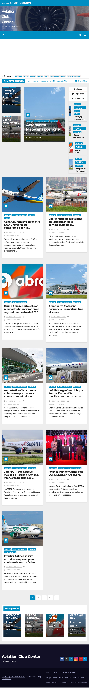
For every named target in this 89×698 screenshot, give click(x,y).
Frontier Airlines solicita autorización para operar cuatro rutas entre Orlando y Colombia (22, 560)
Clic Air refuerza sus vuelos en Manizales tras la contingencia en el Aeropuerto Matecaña (65, 223)
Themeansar (6, 679)
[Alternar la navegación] (85, 35)
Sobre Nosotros (51, 683)
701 (50, 597)
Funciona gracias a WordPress (13, 677)
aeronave (18, 76)
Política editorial (65, 678)
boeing (32, 76)
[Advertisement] (44, 56)
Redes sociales (78, 678)
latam (46, 76)
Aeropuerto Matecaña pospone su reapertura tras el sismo (66, 309)
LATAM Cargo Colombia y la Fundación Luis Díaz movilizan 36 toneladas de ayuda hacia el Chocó (66, 395)
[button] (80, 35)
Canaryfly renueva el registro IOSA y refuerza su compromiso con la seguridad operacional (22, 226)
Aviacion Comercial (42, 121)
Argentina (53, 468)
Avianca (40, 76)
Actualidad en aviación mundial (63, 673)
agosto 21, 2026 (12, 97)
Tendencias (79, 98)
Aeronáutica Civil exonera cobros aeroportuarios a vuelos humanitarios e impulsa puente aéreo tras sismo (20, 396)
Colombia (6, 116)
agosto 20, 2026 (14, 567)
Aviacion (30, 121)
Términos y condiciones (78, 683)
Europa (13, 86)
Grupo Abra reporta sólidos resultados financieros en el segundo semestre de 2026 (21, 309)
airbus (26, 76)
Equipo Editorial (51, 678)
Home (48, 673)
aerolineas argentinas (57, 76)
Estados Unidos (10, 552)
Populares (79, 94)
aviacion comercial (73, 76)
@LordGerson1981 (10, 106)
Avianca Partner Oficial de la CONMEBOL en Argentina (66, 473)
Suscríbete (63, 683)
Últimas (79, 89)
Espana (5, 86)
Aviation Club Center (8, 16)
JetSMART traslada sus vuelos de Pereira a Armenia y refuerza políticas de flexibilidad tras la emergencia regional (21, 478)
